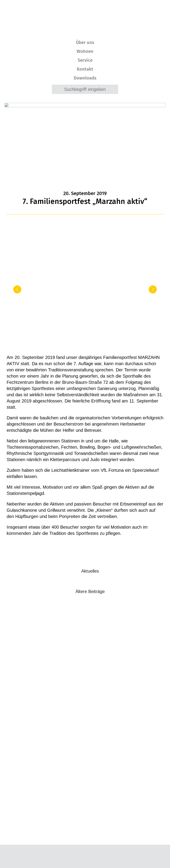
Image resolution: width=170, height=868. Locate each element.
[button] (17, 289)
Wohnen (85, 51)
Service (85, 60)
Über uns (85, 42)
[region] (85, 292)
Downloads (85, 78)
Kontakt (85, 69)
